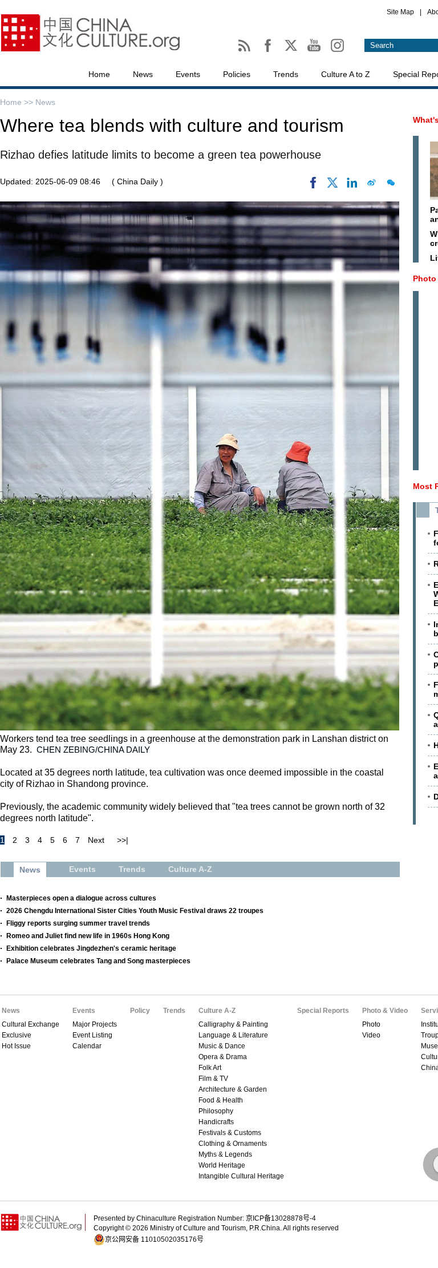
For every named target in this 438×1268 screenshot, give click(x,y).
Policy (140, 1011)
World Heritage (221, 1165)
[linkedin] (351, 185)
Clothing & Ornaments (232, 1144)
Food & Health (220, 1100)
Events (188, 74)
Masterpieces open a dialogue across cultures (81, 898)
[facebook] (313, 185)
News (143, 74)
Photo (371, 1024)
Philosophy (215, 1111)
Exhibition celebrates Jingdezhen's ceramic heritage (91, 948)
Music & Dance (221, 1046)
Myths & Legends (225, 1154)
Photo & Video (385, 1011)
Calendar (87, 1046)
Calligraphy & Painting (233, 1024)
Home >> (17, 102)
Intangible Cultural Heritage (241, 1176)
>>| (122, 840)
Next (96, 840)
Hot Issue (16, 1046)
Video (371, 1035)
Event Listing (92, 1035)
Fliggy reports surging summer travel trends (78, 923)
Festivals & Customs (229, 1133)
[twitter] (332, 185)
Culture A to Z (345, 74)
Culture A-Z (217, 1011)
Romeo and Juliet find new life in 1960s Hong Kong (87, 936)
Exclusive (16, 1035)
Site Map (400, 12)
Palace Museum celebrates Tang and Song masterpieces (98, 961)
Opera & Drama (222, 1057)
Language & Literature (233, 1035)
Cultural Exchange (30, 1024)
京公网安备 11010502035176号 (154, 1239)
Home (99, 74)
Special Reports (323, 1011)
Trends (285, 74)
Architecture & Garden (232, 1089)
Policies (236, 74)
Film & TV (213, 1079)
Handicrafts (216, 1122)
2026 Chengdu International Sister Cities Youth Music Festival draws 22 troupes (134, 911)
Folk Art (209, 1068)
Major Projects (94, 1024)
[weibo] (371, 185)
